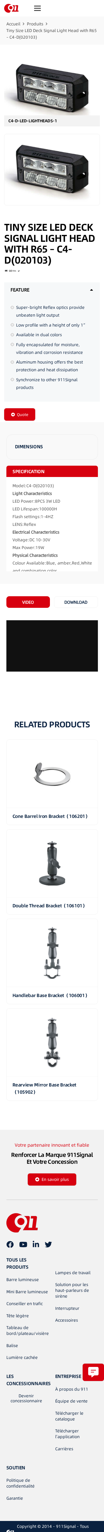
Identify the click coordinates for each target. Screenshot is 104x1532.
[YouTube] (23, 1244)
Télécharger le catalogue (69, 1416)
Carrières (64, 1449)
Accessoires (66, 1320)
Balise (12, 1345)
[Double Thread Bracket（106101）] (52, 863)
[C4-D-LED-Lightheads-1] (52, 89)
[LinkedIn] (36, 1244)
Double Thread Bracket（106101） (49, 905)
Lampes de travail (72, 1273)
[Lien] (11, 8)
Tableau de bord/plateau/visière (27, 1330)
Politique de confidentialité (20, 1483)
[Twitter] (48, 1244)
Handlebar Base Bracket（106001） (51, 995)
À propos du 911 (71, 1389)
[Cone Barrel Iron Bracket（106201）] (52, 774)
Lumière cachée (22, 1357)
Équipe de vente (71, 1401)
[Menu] (37, 8)
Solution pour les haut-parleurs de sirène (72, 1290)
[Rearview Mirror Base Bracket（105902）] (52, 1043)
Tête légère (17, 1316)
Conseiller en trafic (24, 1303)
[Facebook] (10, 1244)
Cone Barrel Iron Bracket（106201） (51, 816)
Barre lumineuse (22, 1279)
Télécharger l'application (67, 1434)
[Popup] (93, 1372)
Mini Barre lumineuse (27, 1292)
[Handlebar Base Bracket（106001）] (52, 953)
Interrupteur (67, 1308)
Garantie (14, 1498)
